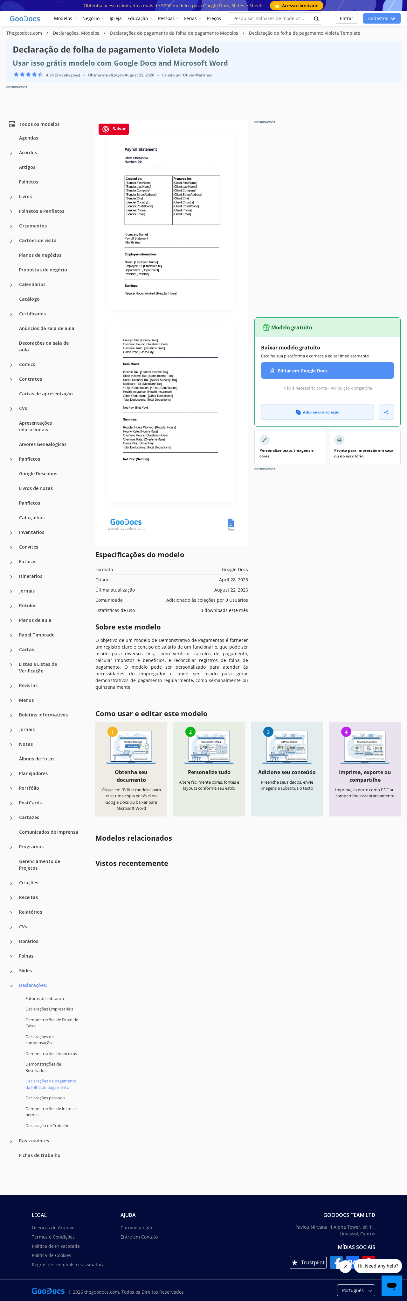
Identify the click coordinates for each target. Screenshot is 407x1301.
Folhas (26, 956)
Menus (26, 700)
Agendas (28, 138)
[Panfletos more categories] (11, 459)
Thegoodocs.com (24, 33)
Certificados (32, 314)
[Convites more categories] (11, 547)
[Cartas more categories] (11, 650)
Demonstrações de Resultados (43, 1067)
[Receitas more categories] (11, 898)
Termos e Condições (53, 1237)
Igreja (116, 18)
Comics (27, 364)
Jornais (27, 591)
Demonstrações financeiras (51, 1053)
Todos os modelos (39, 124)
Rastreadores (34, 1141)
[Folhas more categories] (11, 956)
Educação (138, 18)
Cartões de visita (38, 240)
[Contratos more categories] (11, 380)
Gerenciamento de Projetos (39, 864)
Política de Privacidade (56, 1246)
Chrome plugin (136, 1228)
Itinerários (30, 576)
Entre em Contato (139, 1237)
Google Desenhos (38, 474)
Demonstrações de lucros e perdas (51, 1112)
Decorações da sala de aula (44, 346)
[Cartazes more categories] (11, 818)
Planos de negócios (40, 255)
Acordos (28, 152)
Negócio (91, 18)
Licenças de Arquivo (53, 1228)
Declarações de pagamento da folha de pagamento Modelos (174, 33)
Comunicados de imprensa (48, 832)
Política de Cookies (51, 1255)
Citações (28, 883)
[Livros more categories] (11, 197)
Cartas (26, 649)
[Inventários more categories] (11, 533)
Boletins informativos (43, 715)
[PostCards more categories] (11, 803)
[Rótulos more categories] (11, 606)
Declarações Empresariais (49, 1009)
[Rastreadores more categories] (11, 1141)
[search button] (317, 18)
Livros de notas (36, 488)
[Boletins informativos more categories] (11, 715)
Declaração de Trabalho (47, 1125)
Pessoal (166, 18)
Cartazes (29, 817)
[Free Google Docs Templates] (25, 18)
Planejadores (33, 773)
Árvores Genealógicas (42, 444)
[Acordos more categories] (11, 153)
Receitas (28, 897)
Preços (214, 18)
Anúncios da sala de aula (46, 328)
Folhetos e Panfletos (41, 211)
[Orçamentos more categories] (11, 226)
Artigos (27, 167)
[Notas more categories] (11, 745)
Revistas (28, 685)
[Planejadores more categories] (11, 774)
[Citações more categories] (11, 883)
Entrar (346, 18)
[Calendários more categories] (11, 285)
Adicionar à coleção (321, 412)
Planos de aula (35, 620)
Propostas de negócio (43, 270)
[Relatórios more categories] (11, 912)
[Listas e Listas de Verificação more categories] (11, 665)
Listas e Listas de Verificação (38, 667)
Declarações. (33, 985)
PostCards (30, 803)
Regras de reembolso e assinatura (68, 1264)
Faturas (27, 561)
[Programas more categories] (11, 847)
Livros (25, 196)
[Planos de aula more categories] (11, 621)
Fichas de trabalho (39, 1155)
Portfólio (29, 788)
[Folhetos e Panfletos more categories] (11, 212)
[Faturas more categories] (11, 562)
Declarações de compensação (39, 1040)
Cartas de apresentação (46, 394)
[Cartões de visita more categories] (11, 241)
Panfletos (29, 459)
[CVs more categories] (11, 409)
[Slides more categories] (11, 971)
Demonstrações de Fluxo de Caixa (51, 1023)
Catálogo (29, 299)
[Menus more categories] (11, 701)
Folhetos (28, 182)
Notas (26, 744)
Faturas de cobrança (44, 998)
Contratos (30, 379)
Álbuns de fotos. (37, 759)
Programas (31, 847)
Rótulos (27, 605)
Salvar (118, 129)
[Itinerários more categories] (11, 577)
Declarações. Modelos (76, 33)
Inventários (31, 532)
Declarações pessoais (45, 1098)
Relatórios (30, 912)
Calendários (32, 284)
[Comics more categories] (11, 365)
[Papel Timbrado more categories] (11, 635)
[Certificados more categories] (11, 314)
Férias (190, 18)
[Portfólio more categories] (11, 789)
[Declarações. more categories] (11, 986)
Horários (28, 941)
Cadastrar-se (382, 18)
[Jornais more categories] (11, 591)
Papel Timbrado (37, 635)
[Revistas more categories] (11, 686)
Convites (28, 547)
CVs (23, 408)
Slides (25, 970)
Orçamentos (33, 226)
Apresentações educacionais (35, 426)
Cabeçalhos (32, 517)
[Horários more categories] (11, 942)
